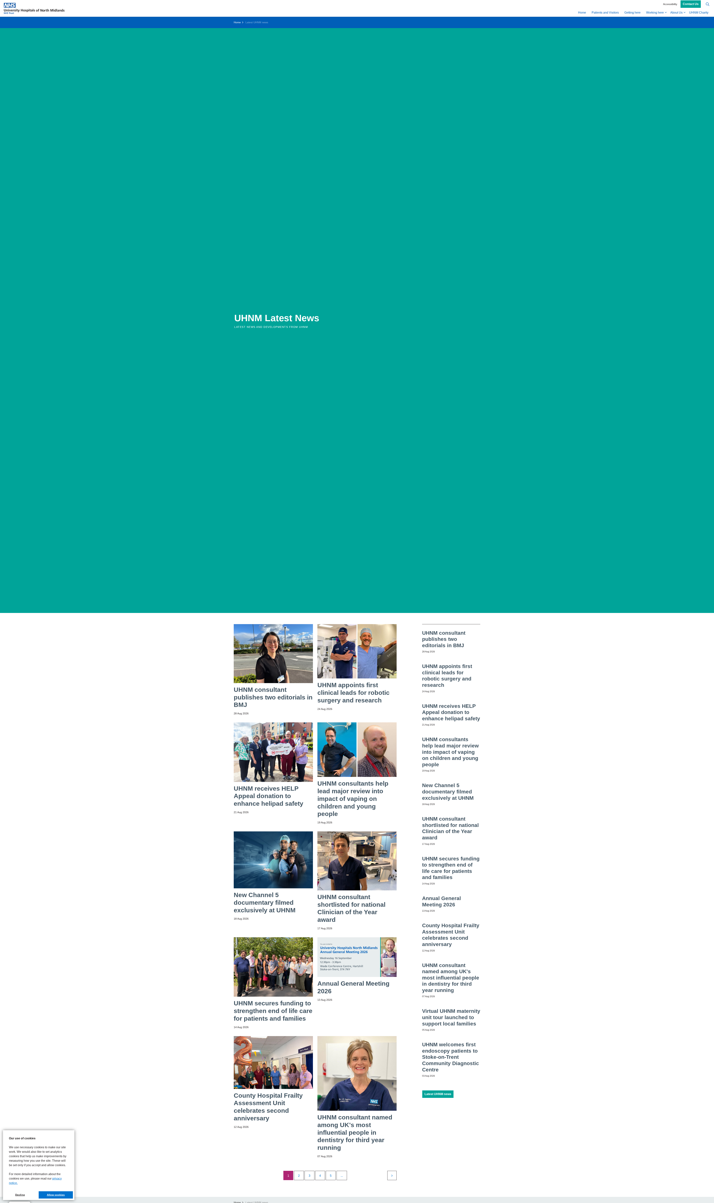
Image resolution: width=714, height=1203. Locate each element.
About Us (676, 12)
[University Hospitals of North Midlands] (34, 8)
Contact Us (691, 4)
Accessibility (670, 4)
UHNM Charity (698, 12)
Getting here (632, 12)
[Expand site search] (707, 4)
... (342, 1175)
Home (582, 12)
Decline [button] (20, 1194)
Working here (655, 12)
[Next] (392, 1175)
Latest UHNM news (437, 1094)
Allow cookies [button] (56, 1194)
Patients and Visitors (605, 12)
